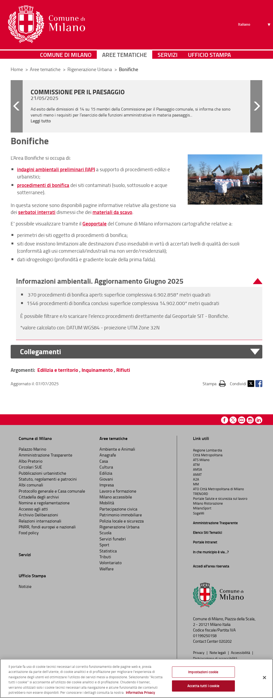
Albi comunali (31, 485)
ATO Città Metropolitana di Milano (218, 488)
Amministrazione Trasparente (45, 455)
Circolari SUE (30, 467)
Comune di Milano (65, 54)
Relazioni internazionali (40, 521)
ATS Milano (201, 459)
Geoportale (94, 223)
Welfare (106, 569)
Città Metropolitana (208, 455)
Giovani (106, 479)
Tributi (105, 557)
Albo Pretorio (30, 461)
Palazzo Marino (32, 449)
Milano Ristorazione (208, 503)
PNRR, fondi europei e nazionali (47, 527)
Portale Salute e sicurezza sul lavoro (220, 498)
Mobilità (106, 503)
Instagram (250, 420)
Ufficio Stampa (209, 54)
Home (17, 69)
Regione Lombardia (207, 450)
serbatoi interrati (36, 212)
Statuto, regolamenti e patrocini (48, 479)
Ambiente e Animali (117, 449)
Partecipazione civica (118, 509)
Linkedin (258, 420)
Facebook (258, 383)
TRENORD (200, 493)
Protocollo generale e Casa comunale (52, 491)
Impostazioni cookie (203, 671)
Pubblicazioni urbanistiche (42, 473)
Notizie (25, 586)
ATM (196, 464)
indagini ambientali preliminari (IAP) (56, 169)
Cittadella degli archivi (39, 497)
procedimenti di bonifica (43, 185)
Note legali (218, 652)
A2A (196, 479)
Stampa (214, 383)
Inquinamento (97, 369)
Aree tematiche (124, 54)
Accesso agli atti (33, 509)
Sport (104, 545)
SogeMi (198, 513)
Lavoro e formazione (117, 491)
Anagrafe (107, 455)
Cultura (106, 467)
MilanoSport (202, 508)
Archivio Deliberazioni (38, 515)
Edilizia (105, 473)
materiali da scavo (112, 212)
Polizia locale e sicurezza (121, 521)
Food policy (29, 533)
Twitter (250, 383)
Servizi (168, 54)
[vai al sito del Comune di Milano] (46, 24)
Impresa (106, 485)
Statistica (108, 551)
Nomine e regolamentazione (44, 503)
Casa (103, 461)
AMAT (197, 474)
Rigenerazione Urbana (90, 69)
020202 (225, 641)
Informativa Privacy (140, 692)
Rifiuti (123, 369)
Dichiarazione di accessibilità (215, 658)
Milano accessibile (115, 497)
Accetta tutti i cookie (203, 685)
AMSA (197, 469)
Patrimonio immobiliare (120, 515)
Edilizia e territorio (57, 369)
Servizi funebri (112, 539)
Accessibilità (241, 652)
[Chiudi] (264, 678)
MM (196, 484)
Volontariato (110, 563)
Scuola (105, 533)
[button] (17, 106)
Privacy (199, 652)
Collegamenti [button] (40, 351)
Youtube (241, 420)
